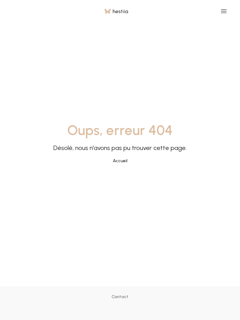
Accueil (120, 160)
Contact (120, 296)
